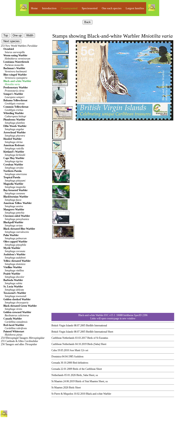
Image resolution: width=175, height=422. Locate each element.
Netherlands (57, 375)
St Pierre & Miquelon (62, 393)
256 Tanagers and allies (19, 344)
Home (34, 8)
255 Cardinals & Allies (19, 341)
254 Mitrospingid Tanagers (22, 337)
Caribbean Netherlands (62, 337)
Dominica (56, 356)
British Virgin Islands (62, 325)
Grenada (55, 362)
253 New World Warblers (19, 45)
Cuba (54, 350)
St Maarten (57, 381)
